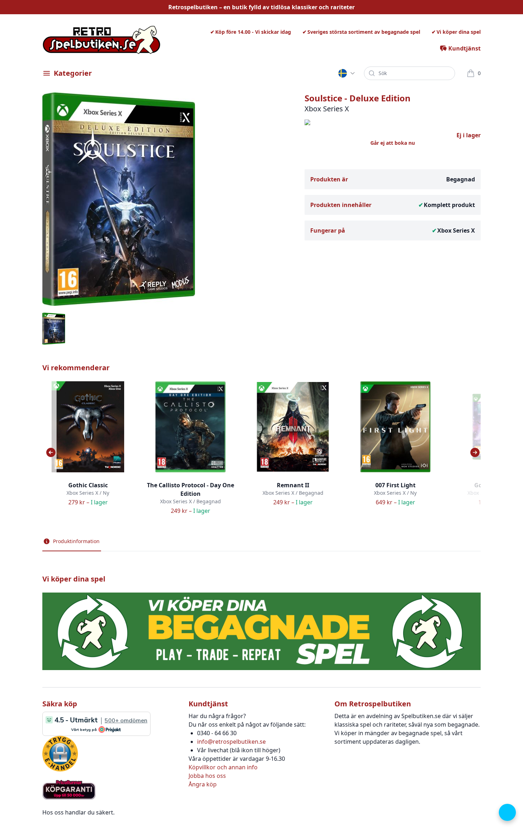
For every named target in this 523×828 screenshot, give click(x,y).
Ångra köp (203, 784)
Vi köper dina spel (459, 31)
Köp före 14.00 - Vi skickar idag (253, 31)
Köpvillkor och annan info (223, 767)
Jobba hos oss (207, 776)
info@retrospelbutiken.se (231, 741)
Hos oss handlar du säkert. (78, 812)
